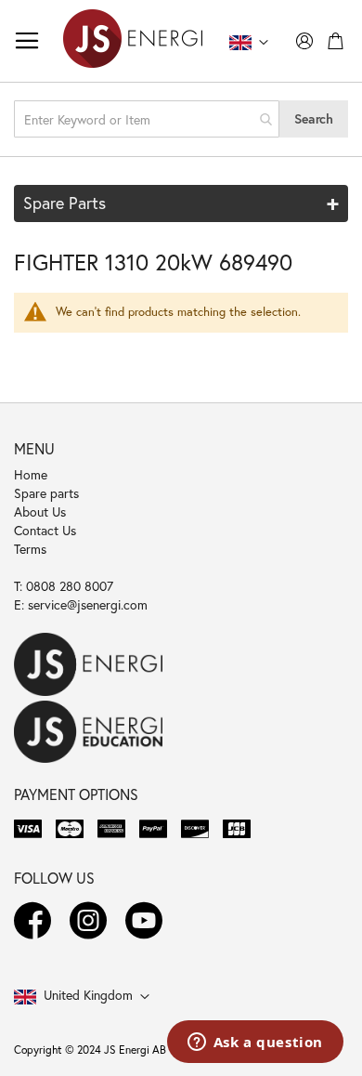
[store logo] (132, 40)
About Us (40, 511)
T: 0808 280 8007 (63, 586)
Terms (30, 549)
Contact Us (45, 530)
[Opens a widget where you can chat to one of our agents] (254, 1043)
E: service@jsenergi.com (81, 604)
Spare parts (46, 493)
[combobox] (146, 119)
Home (30, 474)
